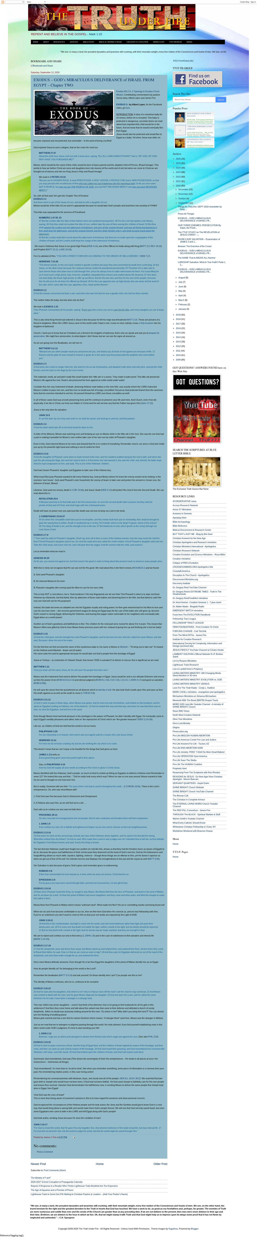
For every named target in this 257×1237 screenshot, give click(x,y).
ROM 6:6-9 (62, 680)
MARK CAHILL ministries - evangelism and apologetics (199, 692)
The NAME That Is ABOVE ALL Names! (196, 258)
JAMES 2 (184, 242)
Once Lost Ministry (181, 723)
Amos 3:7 (177, 509)
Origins (176, 727)
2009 (178, 360)
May (180, 291)
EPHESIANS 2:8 (47, 880)
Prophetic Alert (180, 768)
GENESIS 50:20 (41, 558)
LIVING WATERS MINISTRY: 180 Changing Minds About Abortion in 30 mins (197, 674)
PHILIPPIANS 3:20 (48, 731)
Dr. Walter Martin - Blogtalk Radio (188, 606)
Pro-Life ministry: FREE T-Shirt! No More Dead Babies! (199, 752)
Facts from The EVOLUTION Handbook (191, 615)
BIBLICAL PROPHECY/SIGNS (110, 42)
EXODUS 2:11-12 (42, 699)
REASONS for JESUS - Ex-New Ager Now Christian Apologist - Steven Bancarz (197, 778)
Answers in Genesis (182, 513)
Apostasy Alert (179, 518)
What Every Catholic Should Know (189, 823)
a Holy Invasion (146, 323)
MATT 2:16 (132, 319)
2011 (178, 351)
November (183, 194)
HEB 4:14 (92, 246)
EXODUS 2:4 (40, 424)
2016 (178, 328)
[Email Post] (73, 1137)
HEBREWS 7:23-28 (48, 261)
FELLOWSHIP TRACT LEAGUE (188, 623)
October (182, 198)
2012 (178, 346)
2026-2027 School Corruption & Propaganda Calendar (57, 1182)
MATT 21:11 (52, 249)
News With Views (181, 711)
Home (100, 1164)
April (180, 295)
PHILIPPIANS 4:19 (56, 764)
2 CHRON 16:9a (132, 786)
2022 (178, 177)
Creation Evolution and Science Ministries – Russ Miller (199, 554)
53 (60, 217)
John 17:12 (146, 403)
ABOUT (46, 42)
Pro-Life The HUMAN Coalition (187, 764)
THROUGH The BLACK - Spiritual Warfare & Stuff (196, 814)
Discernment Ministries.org (185, 579)
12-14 (71, 680)
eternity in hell (104, 690)
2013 (178, 342)
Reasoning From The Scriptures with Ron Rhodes (196, 772)
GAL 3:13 (110, 680)
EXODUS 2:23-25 (42, 1042)
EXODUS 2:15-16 (42, 888)
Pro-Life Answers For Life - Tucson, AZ (191, 744)
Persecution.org (180, 731)
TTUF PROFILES (175, 42)
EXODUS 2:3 (40, 363)
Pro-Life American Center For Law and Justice (194, 740)
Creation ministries (181, 559)
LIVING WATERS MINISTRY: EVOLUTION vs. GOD (197, 680)
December (183, 189)
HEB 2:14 (106, 490)
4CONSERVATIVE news (184, 501)
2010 (178, 355)
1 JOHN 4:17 (135, 680)
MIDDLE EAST (158, 42)
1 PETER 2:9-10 (58, 177)
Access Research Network (185, 505)
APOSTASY (74, 42)
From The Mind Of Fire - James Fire (189, 635)
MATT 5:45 (153, 859)
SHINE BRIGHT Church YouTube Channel (193, 791)
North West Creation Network (186, 715)
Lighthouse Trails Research (186, 665)
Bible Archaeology (181, 522)
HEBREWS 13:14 (47, 740)
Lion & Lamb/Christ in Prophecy (188, 669)
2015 (178, 333)
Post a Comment (45, 1152)
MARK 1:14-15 (41, 939)
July (180, 282)
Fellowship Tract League (184, 619)
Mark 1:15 (95, 34)
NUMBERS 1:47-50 (48, 217)
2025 (178, 163)
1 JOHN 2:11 (45, 1033)
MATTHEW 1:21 (41, 666)
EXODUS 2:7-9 (41, 535)
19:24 (131, 1078)
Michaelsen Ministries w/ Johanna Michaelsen (194, 696)
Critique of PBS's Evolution (185, 563)
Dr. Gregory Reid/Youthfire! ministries (190, 598)
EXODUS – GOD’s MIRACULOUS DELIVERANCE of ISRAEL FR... (194, 219)
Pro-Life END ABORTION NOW (188, 748)
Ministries (182, 509)
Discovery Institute (181, 583)
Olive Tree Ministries (182, 719)
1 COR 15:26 (76, 490)
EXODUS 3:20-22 (42, 988)
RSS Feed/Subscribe (183, 61)
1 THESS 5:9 (87, 693)
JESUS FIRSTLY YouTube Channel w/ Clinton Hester (198, 650)
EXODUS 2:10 (41, 634)
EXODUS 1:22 (51, 306)
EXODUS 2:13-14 (42, 832)
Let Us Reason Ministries (184, 661)
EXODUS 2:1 (40, 199)
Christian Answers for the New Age (189, 538)
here (128, 108)
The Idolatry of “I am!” (41, 1178)
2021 (178, 181)
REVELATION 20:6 (48, 498)
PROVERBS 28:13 (48, 815)
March (181, 300)
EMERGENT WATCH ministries (188, 610)
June (181, 286)
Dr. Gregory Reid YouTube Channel (189, 587)
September (183, 203)
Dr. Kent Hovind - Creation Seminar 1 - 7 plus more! (197, 602)
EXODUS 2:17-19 (42, 945)
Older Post (160, 1164)
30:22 (138, 1078)
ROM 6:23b (39, 683)
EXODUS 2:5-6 (41, 454)
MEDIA (189, 42)
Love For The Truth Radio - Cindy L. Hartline (194, 688)
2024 (178, 168)
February (183, 304)
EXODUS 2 (121, 104)
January (182, 309)
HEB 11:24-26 (145, 719)
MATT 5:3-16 (65, 975)
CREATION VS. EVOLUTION (137, 42)
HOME (35, 42)
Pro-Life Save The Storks (184, 760)
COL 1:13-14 (122, 680)
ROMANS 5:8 (45, 871)
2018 (178, 319)
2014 (178, 337)
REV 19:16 (156, 246)
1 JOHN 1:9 (44, 823)
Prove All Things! (186, 214)
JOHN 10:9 (44, 415)
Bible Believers (180, 526)
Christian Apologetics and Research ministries (194, 542)
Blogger (194, 1229)
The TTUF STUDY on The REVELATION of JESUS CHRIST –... (199, 233)
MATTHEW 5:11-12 (48, 348)
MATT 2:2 (145, 246)
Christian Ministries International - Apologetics (194, 546)
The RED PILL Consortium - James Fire (191, 810)
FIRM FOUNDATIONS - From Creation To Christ (195, 627)
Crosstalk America (181, 571)
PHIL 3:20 (153, 1036)
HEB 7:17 (145, 256)
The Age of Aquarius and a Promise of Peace (52, 1190)
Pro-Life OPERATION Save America (190, 756)
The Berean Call (180, 796)
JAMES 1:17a (45, 754)
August (182, 277)
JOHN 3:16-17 (41, 1124)
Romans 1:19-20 (205, 135)
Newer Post (38, 1164)
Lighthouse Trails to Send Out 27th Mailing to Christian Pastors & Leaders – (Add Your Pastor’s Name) (79, 1194)
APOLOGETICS (59, 42)
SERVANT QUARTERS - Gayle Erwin (191, 783)
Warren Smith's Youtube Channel (188, 819)
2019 (178, 315)
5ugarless (173, 1229)
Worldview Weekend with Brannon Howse (193, 831)
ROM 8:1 (100, 680)
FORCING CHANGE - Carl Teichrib (189, 631)
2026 (178, 159)
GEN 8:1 (124, 1078)
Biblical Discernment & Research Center (192, 530)
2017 (178, 324)
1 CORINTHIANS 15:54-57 (52, 516)
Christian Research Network (186, 550)
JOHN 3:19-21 (46, 920)
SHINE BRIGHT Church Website (188, 787)
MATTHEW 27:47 (47, 153)
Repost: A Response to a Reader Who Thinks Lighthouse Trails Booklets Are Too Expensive (74, 1186)
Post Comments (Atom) (55, 1170)
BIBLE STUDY (88, 42)
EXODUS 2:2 (40, 290)
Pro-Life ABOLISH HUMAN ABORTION (191, 735)
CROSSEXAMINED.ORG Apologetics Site (193, 567)
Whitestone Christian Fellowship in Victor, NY (194, 827)
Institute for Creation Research (187, 639)
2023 (178, 172)
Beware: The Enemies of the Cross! (194, 246)
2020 (178, 186)
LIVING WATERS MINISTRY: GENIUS (191, 684)
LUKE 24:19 (65, 249)
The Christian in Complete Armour (189, 800)
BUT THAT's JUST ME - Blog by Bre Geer (193, 534)
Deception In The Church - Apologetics (191, 575)
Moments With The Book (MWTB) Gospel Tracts (195, 700)
